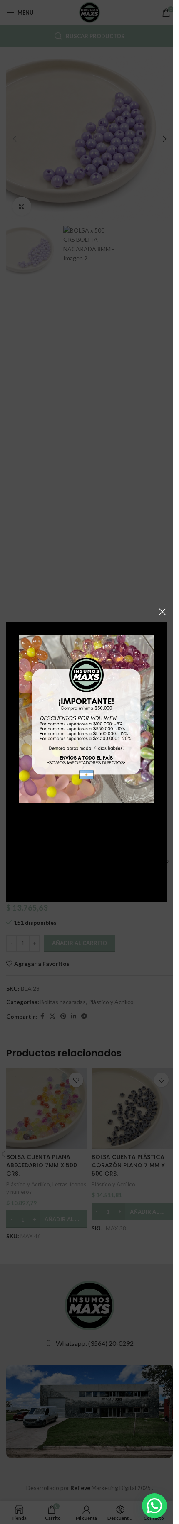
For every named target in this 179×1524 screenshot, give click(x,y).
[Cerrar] (162, 611)
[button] (154, 1505)
